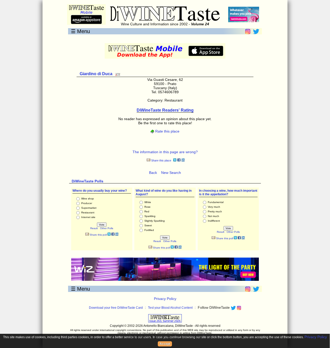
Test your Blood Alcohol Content (170, 308)
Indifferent (214, 220)
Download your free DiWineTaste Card (116, 308)
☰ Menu (80, 31)
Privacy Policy (165, 299)
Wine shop (87, 198)
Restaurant (87, 212)
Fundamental (216, 202)
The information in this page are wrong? (165, 152)
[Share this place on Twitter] (174, 160)
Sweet (148, 225)
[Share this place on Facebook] (178, 160)
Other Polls (106, 228)
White (147, 202)
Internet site (88, 217)
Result (94, 228)
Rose (147, 206)
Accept (165, 344)
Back (153, 173)
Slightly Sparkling (154, 220)
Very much (214, 206)
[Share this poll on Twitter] (109, 234)
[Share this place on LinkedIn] (183, 160)
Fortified (149, 230)
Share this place (160, 160)
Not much (213, 216)
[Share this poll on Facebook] (112, 234)
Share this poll (98, 234)
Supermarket (88, 207)
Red (146, 211)
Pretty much (215, 211)
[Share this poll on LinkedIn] (116, 234)
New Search (171, 173)
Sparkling (149, 216)
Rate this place (166, 131)
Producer (86, 203)
